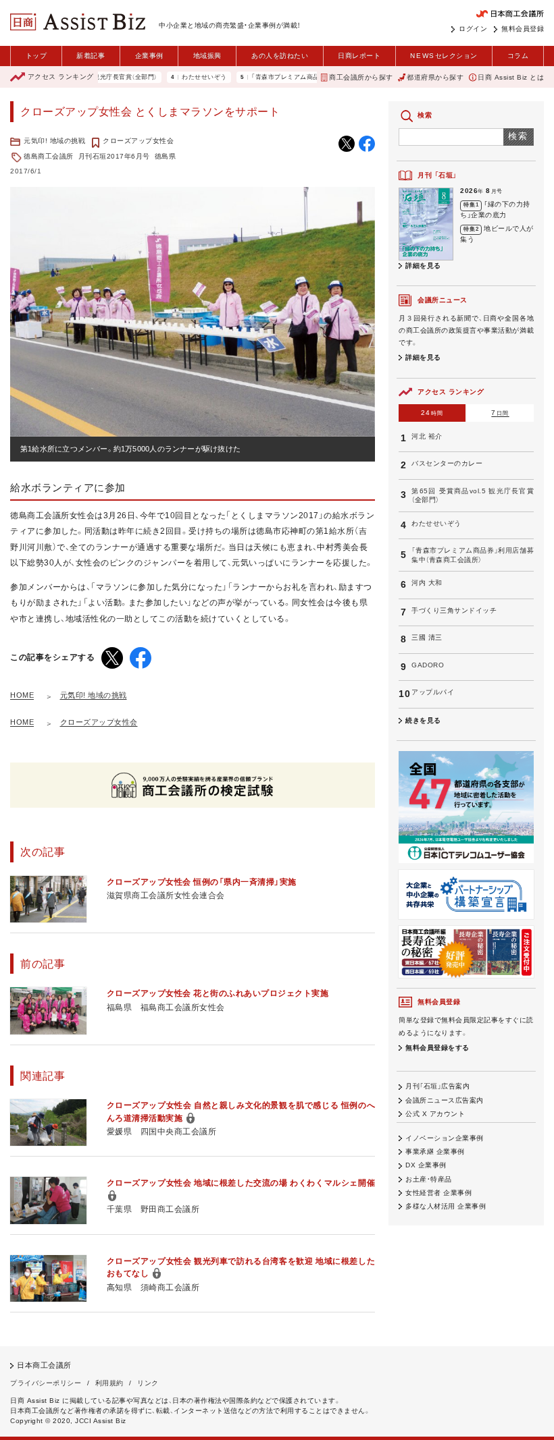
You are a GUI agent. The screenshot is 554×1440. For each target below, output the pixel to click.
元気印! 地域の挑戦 (54, 140)
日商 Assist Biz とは (511, 77)
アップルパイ (432, 692)
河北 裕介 (427, 436)
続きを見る (423, 720)
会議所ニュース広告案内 (444, 1100)
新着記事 (90, 55)
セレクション (443, 55)
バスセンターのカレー (446, 463)
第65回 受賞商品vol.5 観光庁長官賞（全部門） (472, 495)
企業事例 (149, 55)
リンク (148, 1383)
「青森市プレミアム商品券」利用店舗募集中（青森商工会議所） (314, 77)
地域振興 (207, 55)
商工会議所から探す (361, 77)
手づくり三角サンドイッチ (454, 610)
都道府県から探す (435, 77)
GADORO (427, 665)
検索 (518, 136)
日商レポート (359, 55)
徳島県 (165, 156)
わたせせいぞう (180, 77)
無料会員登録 (522, 28)
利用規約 (109, 1383)
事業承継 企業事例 (435, 1151)
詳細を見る (423, 265)
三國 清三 (427, 637)
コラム (518, 55)
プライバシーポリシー (45, 1383)
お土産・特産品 (428, 1179)
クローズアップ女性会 (138, 140)
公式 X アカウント (435, 1113)
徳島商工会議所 (49, 156)
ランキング (61, 76)
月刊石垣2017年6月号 (114, 156)
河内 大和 (427, 582)
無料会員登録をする (437, 1047)
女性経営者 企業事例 (438, 1192)
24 (432, 412)
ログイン (473, 28)
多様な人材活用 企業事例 (445, 1206)
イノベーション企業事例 (444, 1138)
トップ (36, 55)
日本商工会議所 (44, 1365)
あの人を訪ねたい (279, 55)
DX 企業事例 (426, 1165)
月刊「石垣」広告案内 (437, 1086)
